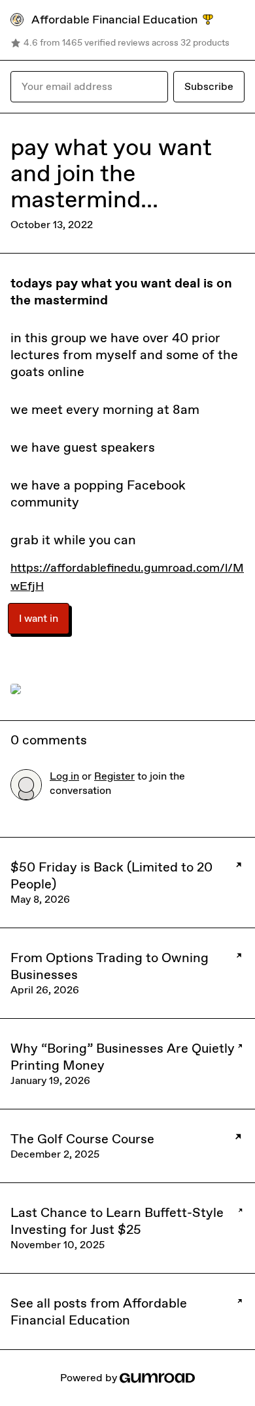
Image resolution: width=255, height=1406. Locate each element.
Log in (64, 776)
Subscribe (208, 86)
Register (114, 776)
